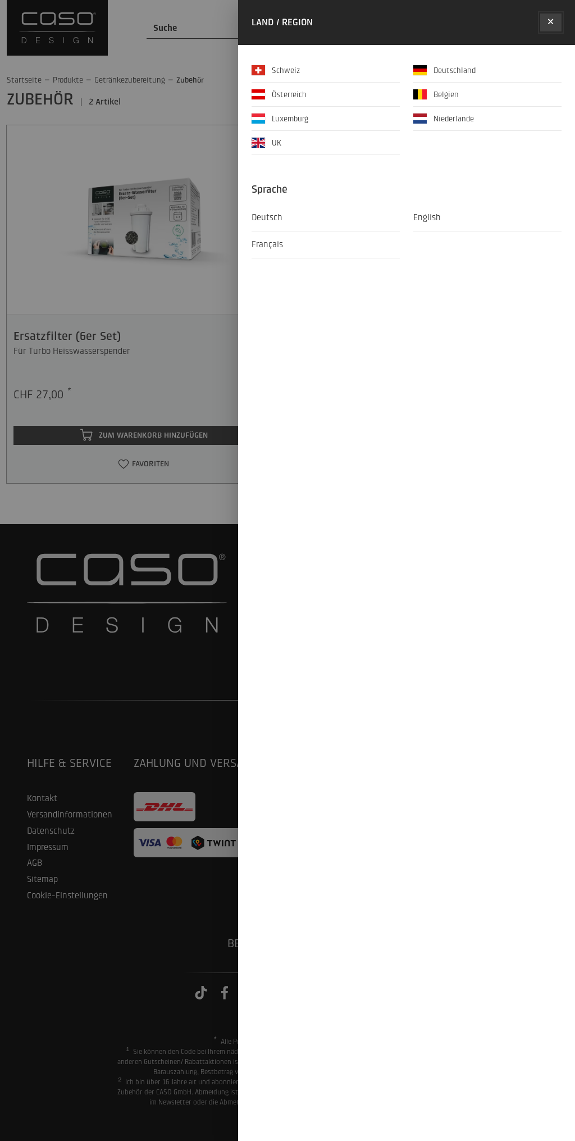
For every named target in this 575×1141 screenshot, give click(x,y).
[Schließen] (551, 22)
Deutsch (267, 217)
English (427, 217)
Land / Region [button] (282, 22)
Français (267, 244)
